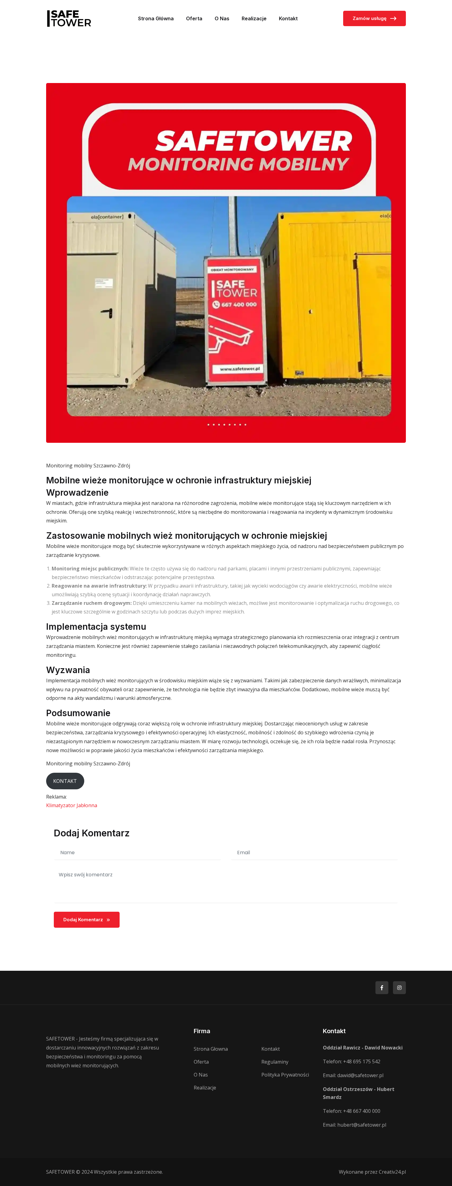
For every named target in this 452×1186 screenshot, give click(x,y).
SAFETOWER (60, 1171)
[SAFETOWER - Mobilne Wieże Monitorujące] (69, 17)
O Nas (222, 18)
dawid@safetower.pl (360, 1075)
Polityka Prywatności (285, 1074)
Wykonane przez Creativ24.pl (372, 1171)
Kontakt (288, 18)
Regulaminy (274, 1061)
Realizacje (254, 18)
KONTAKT (65, 781)
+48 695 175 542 (361, 1061)
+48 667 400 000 (361, 1111)
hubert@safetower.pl (361, 1124)
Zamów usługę (370, 18)
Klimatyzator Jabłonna (71, 805)
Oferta (194, 18)
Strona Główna (156, 18)
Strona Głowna (211, 1048)
